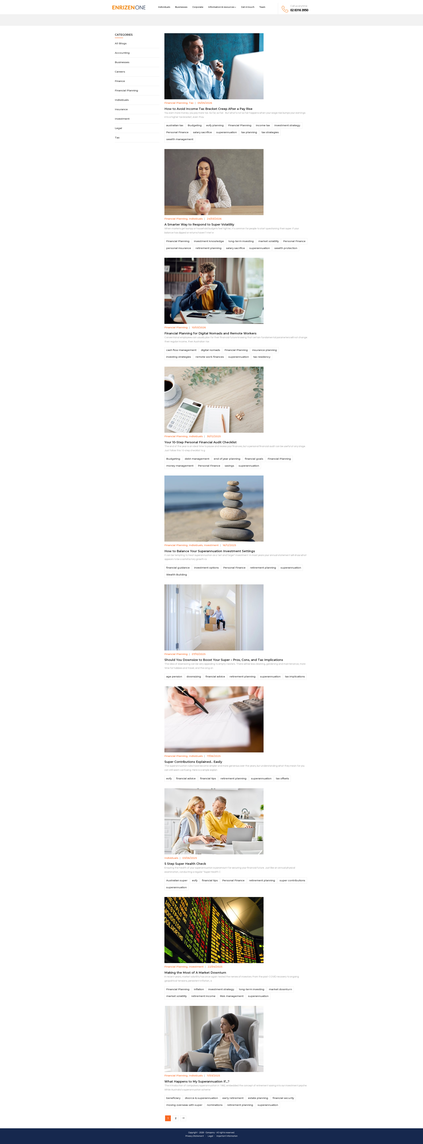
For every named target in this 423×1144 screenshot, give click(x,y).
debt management (197, 458)
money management (179, 465)
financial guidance (178, 567)
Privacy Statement (194, 1136)
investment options (206, 567)
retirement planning (208, 248)
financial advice (215, 676)
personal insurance (178, 248)
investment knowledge (209, 241)
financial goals (254, 458)
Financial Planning (176, 102)
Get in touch (247, 7)
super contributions (292, 880)
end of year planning (227, 458)
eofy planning (215, 125)
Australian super (177, 880)
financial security (283, 1098)
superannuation (226, 132)
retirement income (203, 996)
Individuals (164, 7)
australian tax (174, 125)
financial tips (208, 778)
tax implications (295, 676)
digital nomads (210, 350)
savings (229, 465)
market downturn (280, 989)
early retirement (233, 1098)
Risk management (232, 996)
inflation (199, 989)
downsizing (194, 676)
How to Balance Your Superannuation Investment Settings (209, 551)
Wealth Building (176, 574)
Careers (120, 71)
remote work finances (209, 356)
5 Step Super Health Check (185, 864)
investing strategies (178, 356)
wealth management (179, 139)
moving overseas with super (184, 1104)
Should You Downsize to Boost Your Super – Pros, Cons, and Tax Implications (223, 660)
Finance (120, 81)
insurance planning (264, 350)
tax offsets (282, 778)
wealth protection (285, 248)
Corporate (197, 7)
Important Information (227, 1136)
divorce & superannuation (201, 1098)
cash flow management (181, 350)
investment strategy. (287, 125)
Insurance (121, 109)
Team (262, 7)
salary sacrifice (202, 132)
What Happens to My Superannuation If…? (196, 1081)
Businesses (181, 7)
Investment (211, 545)
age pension (174, 676)
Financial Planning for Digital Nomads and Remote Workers (210, 333)
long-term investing (241, 241)
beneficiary (173, 1098)
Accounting (122, 52)
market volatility (268, 241)
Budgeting (195, 125)
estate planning (258, 1098)
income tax (263, 125)
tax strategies (270, 132)
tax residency (261, 356)
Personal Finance (177, 132)
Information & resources (221, 7)
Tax (191, 102)
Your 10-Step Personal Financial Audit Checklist (200, 442)
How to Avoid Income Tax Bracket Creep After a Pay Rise (208, 109)
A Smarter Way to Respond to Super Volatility (199, 224)
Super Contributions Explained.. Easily (193, 762)
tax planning (249, 132)
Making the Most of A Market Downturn (195, 972)
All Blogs (121, 43)
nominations (215, 1104)
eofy (169, 778)
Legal (118, 128)
